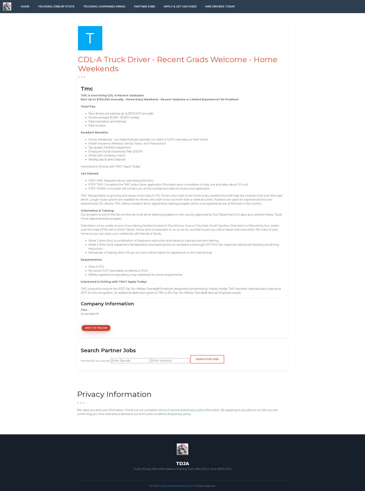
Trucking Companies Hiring (104, 6)
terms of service (169, 410)
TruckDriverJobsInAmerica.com (176, 485)
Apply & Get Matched (180, 6)
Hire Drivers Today (220, 6)
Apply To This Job (96, 328)
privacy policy (195, 410)
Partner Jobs (144, 6)
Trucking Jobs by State (56, 6)
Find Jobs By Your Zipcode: (95, 360)
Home (25, 6)
